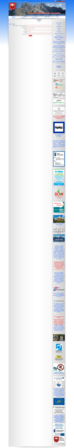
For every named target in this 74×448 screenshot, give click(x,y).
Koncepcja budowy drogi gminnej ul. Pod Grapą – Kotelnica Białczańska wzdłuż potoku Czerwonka (58, 47)
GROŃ (57, 16)
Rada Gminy (59, 26)
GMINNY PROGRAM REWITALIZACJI (58, 51)
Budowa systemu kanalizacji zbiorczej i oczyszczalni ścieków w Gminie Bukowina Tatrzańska (59, 42)
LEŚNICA (23, 17)
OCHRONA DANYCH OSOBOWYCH (58, 55)
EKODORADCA (59, 39)
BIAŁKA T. (26, 16)
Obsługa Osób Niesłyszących (59, 351)
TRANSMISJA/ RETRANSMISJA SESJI (59, 67)
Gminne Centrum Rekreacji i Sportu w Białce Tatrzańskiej (58, 61)
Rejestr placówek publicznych (58, 56)
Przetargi (59, 31)
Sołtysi (59, 28)
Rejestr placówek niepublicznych (59, 59)
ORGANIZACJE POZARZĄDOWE (59, 49)
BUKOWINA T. (14, 16)
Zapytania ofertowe (59, 33)
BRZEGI (36, 16)
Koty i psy (59, 53)
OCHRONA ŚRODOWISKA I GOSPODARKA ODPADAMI (59, 37)
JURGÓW (13, 17)
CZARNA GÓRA (47, 16)
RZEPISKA (33, 17)
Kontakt (59, 24)
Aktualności (58, 35)
